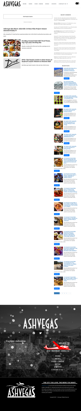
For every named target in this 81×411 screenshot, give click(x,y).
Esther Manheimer (32, 351)
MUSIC (47, 3)
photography (29, 362)
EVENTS (54, 3)
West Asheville (31, 368)
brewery (10, 349)
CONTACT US (62, 3)
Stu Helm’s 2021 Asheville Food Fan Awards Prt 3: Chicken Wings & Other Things (70, 123)
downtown (22, 351)
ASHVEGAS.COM (45, 385)
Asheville (15, 344)
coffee (16, 349)
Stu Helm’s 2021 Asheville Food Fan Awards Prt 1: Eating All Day (70, 147)
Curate (14, 351)
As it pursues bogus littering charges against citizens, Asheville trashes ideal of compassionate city (70, 83)
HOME (24, 3)
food (23, 353)
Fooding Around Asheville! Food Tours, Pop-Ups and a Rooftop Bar (36, 42)
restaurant (10, 364)
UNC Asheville (21, 368)
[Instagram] (47, 333)
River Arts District (21, 364)
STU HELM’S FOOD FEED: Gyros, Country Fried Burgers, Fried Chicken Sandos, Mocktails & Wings (70, 190)
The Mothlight (19, 366)
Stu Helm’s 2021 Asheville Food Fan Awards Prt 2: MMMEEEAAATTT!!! (70, 135)
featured (10, 353)
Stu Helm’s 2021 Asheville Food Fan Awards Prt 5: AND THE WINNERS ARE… (70, 97)
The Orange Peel (30, 366)
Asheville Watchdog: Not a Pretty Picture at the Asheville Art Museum (70, 69)
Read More (67, 78)
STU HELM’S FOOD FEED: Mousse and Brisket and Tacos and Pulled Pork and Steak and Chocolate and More (70, 161)
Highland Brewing (12, 357)
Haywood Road (29, 355)
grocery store (19, 355)
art (8, 344)
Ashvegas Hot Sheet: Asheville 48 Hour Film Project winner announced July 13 (25, 29)
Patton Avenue (19, 362)
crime (9, 351)
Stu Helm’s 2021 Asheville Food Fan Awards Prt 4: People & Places (70, 110)
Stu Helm (23, 44)
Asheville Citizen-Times (26, 344)
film (17, 353)
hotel (20, 357)
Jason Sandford (6, 32)
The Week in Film (11, 368)
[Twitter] (40, 333)
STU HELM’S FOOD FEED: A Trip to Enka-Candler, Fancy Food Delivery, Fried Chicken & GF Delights (71, 204)
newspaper (10, 362)
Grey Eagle (10, 355)
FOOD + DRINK (39, 3)
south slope (32, 364)
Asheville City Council (13, 346)
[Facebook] (34, 333)
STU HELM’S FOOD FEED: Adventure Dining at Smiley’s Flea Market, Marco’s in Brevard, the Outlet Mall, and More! (70, 234)
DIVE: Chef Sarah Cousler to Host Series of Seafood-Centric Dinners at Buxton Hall (37, 60)
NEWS (30, 3)
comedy (23, 349)
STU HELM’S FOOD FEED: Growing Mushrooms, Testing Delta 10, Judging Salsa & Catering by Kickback (70, 264)
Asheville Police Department (29, 346)
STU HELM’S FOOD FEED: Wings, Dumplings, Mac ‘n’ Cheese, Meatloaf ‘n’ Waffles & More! (70, 175)
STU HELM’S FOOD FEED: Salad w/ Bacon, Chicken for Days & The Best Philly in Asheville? (70, 219)
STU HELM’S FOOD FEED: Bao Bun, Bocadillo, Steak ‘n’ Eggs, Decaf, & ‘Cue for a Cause (70, 279)
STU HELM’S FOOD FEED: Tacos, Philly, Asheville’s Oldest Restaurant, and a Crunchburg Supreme (65, 32)
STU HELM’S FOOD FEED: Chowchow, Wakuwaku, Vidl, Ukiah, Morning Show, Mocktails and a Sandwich (70, 249)
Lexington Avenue (30, 357)
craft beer (30, 349)
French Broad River (32, 353)
